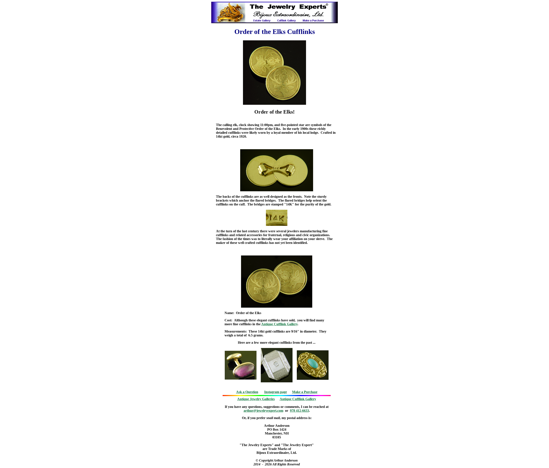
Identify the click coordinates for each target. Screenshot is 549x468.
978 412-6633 (299, 410)
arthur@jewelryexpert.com (263, 410)
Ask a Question (247, 392)
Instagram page (275, 392)
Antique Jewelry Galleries (256, 399)
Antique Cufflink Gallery (279, 324)
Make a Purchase (304, 392)
